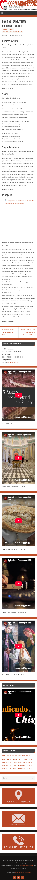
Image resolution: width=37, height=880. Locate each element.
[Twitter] (31, 1)
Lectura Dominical (15, 32)
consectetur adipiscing (26, 865)
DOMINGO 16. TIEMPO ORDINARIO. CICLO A (17, 762)
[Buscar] (33, 778)
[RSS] (35, 1)
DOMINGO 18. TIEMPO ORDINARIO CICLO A (16, 756)
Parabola (18, 872)
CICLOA (5, 32)
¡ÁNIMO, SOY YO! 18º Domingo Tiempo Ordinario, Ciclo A (28, 332)
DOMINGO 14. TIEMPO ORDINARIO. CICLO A (17, 768)
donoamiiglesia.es (13, 362)
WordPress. (27, 872)
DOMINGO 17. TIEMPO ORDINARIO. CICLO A (17, 759)
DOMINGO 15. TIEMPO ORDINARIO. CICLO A (17, 765)
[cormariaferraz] (28, 1)
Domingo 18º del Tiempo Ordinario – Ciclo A (8, 332)
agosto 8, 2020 (8, 29)
